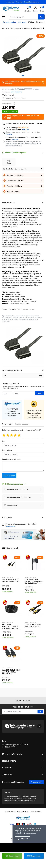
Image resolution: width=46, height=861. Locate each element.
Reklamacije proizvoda (14, 484)
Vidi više (15, 140)
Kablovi (27, 28)
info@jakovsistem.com (32, 2)
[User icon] (35, 7)
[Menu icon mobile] (3, 16)
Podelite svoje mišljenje (11, 459)
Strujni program (15, 28)
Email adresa (7, 450)
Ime (3, 441)
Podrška (19, 2)
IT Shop (31, 22)
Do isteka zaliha (9, 22)
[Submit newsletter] (40, 711)
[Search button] (41, 16)
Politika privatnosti (23, 811)
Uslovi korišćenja (10, 811)
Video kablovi (38, 28)
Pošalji (39, 393)
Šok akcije (22, 22)
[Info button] (13, 103)
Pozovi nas (10, 2)
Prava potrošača (36, 811)
